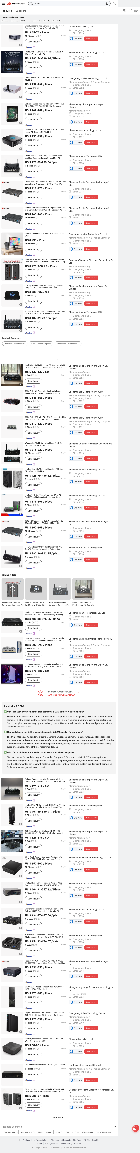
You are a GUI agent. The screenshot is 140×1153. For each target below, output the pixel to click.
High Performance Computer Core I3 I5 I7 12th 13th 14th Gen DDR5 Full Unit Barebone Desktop (44, 1014)
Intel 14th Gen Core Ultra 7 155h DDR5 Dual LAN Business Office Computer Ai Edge (45, 260)
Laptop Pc (58, 1132)
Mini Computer (25, 21)
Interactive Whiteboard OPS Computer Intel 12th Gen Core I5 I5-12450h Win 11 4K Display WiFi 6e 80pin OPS (45, 209)
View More (57, 1117)
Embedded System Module (67, 343)
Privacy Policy (66, 1143)
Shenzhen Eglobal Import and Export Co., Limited (88, 105)
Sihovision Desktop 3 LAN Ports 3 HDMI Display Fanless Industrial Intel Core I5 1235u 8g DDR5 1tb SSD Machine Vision (45, 639)
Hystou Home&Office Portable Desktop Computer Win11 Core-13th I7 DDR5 (43, 884)
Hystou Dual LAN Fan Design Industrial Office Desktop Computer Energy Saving (43, 157)
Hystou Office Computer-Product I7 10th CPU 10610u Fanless (44, 53)
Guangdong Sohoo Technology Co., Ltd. (88, 1013)
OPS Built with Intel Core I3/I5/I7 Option (45, 1065)
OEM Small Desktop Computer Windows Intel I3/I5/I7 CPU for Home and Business (43, 858)
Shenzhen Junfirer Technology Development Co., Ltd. (90, 445)
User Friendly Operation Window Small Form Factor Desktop (44, 131)
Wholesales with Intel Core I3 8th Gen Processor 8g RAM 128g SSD (44, 444)
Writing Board (87, 1132)
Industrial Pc (57, 21)
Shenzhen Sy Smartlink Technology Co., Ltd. (90, 857)
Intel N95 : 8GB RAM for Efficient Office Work (44, 235)
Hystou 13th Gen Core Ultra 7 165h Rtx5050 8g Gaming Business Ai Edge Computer (43, 496)
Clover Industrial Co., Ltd (81, 26)
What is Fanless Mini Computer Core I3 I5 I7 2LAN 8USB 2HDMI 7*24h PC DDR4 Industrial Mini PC (59, 604)
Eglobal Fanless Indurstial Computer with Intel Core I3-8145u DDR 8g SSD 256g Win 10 (45, 780)
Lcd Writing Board (103, 1132)
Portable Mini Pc (11, 1132)
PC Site (87, 1140)
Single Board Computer (40, 343)
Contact (77, 1143)
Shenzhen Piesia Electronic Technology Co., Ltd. (90, 183)
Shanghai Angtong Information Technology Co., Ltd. (91, 988)
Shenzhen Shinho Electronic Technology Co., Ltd (90, 640)
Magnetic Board (44, 1132)
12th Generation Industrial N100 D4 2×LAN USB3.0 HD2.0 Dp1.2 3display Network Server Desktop (44, 832)
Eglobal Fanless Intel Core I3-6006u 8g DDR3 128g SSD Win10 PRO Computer (44, 105)
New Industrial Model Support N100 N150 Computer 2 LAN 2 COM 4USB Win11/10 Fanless (44, 936)
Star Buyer (77, 1140)
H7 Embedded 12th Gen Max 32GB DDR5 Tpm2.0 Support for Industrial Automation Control (43, 548)
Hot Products (24, 1140)
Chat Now (78, 38)
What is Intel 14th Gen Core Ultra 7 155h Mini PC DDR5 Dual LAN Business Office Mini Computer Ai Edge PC (12, 604)
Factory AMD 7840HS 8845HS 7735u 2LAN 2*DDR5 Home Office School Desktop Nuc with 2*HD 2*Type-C (45, 962)
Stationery (15, 21)
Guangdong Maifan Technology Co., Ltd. (88, 78)
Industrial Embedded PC (14, 343)
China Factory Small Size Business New (44, 79)
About (39, 1143)
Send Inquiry (33, 41)
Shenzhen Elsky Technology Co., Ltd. (86, 391)
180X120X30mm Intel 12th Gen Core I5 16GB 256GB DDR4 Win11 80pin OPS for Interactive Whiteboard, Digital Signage (44, 522)
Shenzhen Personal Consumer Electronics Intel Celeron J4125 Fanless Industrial (44, 910)
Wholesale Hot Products (61, 1140)
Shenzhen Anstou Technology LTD (85, 156)
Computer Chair (72, 1132)
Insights (95, 1140)
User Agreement (51, 1143)
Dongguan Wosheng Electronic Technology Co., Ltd (91, 261)
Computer (5, 21)
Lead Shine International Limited (85, 1065)
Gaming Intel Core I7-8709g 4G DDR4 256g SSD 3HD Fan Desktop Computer (44, 286)
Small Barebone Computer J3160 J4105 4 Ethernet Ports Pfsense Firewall (44, 27)
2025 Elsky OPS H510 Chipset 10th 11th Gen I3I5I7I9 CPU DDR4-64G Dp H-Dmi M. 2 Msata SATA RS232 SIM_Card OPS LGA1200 (45, 418)
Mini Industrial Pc (28, 1132)
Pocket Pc (47, 21)
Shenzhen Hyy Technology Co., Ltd (85, 130)
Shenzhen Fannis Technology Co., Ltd (87, 52)
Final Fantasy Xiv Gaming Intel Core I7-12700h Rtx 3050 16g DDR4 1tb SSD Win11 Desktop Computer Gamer (44, 665)
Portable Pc (36, 21)
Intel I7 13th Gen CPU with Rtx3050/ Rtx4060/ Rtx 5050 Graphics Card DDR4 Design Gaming (44, 613)
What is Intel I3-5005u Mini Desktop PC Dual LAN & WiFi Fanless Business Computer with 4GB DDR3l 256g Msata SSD (83, 604)
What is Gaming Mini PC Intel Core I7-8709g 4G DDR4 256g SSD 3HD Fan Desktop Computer (35, 604)
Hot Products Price (40, 1140)
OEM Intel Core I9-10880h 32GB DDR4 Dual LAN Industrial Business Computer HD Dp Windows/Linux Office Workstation (44, 1090)
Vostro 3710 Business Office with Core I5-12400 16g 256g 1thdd (44, 988)
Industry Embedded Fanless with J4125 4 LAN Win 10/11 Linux (44, 1040)
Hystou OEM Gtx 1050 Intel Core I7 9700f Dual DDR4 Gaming (44, 470)
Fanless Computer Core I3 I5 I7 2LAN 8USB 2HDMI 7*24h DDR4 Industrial (45, 312)
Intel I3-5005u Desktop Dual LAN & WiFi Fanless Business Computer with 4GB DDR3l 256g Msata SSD (45, 366)
